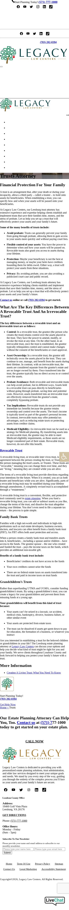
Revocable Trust (11, 450)
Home (11, 122)
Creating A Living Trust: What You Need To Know (34, 672)
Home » (4, 707)
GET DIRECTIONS (14, 815)
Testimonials (18, 82)
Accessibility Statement (54, 869)
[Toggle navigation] (1, 66)
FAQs (11, 150)
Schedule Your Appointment (34, 13)
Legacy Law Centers (23, 646)
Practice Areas (16, 133)
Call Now (34, 741)
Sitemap (59, 863)
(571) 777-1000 (19, 820)
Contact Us (17, 94)
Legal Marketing (28, 869)
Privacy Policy (42, 863)
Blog (11, 161)
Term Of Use (23, 863)
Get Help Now (8, 704)
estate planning (33, 498)
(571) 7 (46, 722)
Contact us (6, 300)
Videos (12, 156)
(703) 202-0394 (36, 300)
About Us (13, 127)
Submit (7, 852)
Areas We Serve (17, 139)
